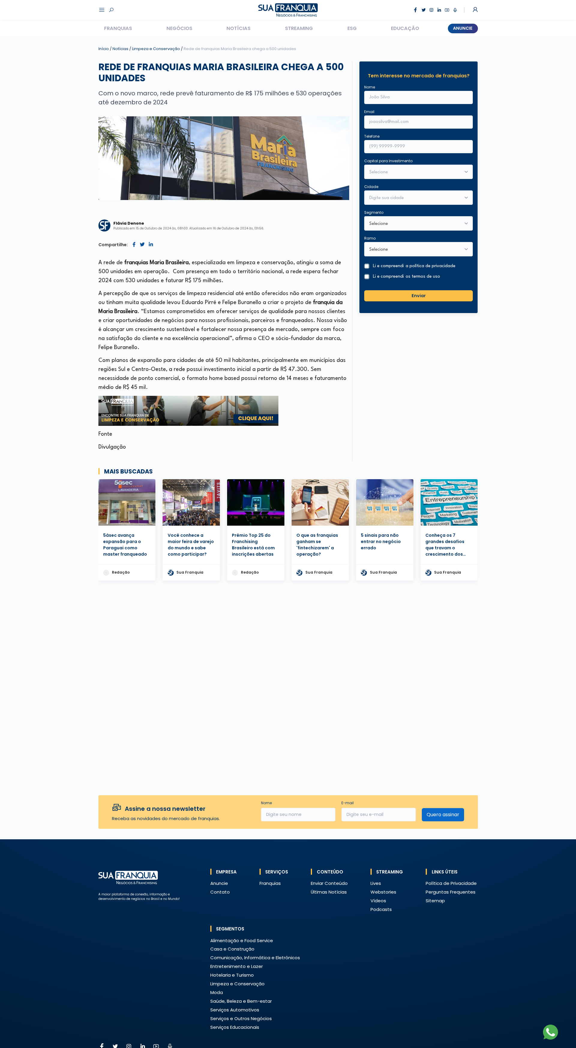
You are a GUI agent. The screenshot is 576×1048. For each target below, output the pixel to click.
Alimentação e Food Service (241, 940)
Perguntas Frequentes (451, 892)
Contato (220, 892)
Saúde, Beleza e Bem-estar (241, 1001)
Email (369, 111)
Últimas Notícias (329, 892)
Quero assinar (443, 814)
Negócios (179, 28)
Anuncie (462, 28)
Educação (405, 28)
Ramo (370, 238)
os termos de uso (423, 276)
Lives (375, 883)
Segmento (373, 212)
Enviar (419, 296)
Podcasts (381, 909)
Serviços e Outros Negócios (241, 1018)
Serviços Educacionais (234, 1027)
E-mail (347, 802)
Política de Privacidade (451, 883)
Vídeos (378, 900)
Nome (369, 87)
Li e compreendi (414, 266)
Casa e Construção (232, 949)
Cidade (371, 186)
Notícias (238, 28)
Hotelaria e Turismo (232, 975)
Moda (216, 992)
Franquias (118, 28)
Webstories (383, 892)
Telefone (372, 136)
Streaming (299, 28)
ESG (352, 28)
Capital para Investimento (388, 160)
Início (103, 49)
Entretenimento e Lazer (236, 966)
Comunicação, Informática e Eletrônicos (255, 957)
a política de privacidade (430, 266)
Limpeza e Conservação (156, 49)
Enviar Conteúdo (329, 883)
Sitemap (435, 900)
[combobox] (414, 198)
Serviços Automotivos (234, 1010)
